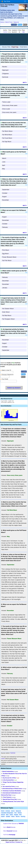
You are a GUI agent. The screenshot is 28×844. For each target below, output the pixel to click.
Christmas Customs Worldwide (12, 790)
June (3, 162)
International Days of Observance (12, 788)
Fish (15, 812)
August (4, 196)
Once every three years (9, 105)
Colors (13, 811)
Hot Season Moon (8, 308)
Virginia (16, 814)
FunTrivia (9, 834)
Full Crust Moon (7, 138)
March (4, 158)
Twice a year (6, 102)
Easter (3, 816)
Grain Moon (6, 312)
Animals (7, 811)
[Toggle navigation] (25, 1)
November (5, 200)
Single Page (14, 47)
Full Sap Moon (6, 141)
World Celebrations (8, 771)
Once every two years (9, 112)
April (3, 165)
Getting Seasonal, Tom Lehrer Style (13, 801)
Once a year (6, 109)
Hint (26, 62)
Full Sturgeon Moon (8, 319)
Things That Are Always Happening (13, 782)
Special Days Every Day (10, 799)
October (4, 193)
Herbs (13, 816)
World (2, 811)
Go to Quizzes (9, 827)
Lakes (11, 814)
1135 (23, 32)
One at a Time (6, 47)
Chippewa (5, 73)
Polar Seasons (7, 797)
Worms (18, 816)
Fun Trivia (6, 1)
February (5, 227)
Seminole (5, 77)
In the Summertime (8, 780)
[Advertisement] (14, 39)
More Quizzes (10, 831)
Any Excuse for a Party (9, 778)
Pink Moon (5, 250)
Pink (20, 814)
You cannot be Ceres (8, 786)
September (5, 189)
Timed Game (23, 47)
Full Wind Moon (7, 134)
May (3, 169)
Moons (3, 814)
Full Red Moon (6, 315)
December (5, 281)
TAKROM (5, 32)
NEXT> (25, 82)
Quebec (8, 816)
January (4, 288)
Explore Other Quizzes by (13, 823)
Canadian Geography (7, 812)
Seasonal (18, 811)
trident (3, 758)
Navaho (4, 66)
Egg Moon (5, 253)
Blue (7, 814)
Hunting (23, 816)
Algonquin (5, 70)
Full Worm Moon (7, 131)
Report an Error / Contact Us (14, 842)
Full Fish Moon (6, 260)
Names (20, 812)
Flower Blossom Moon (9, 257)
